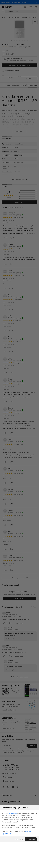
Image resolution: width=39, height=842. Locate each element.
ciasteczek (13, 813)
